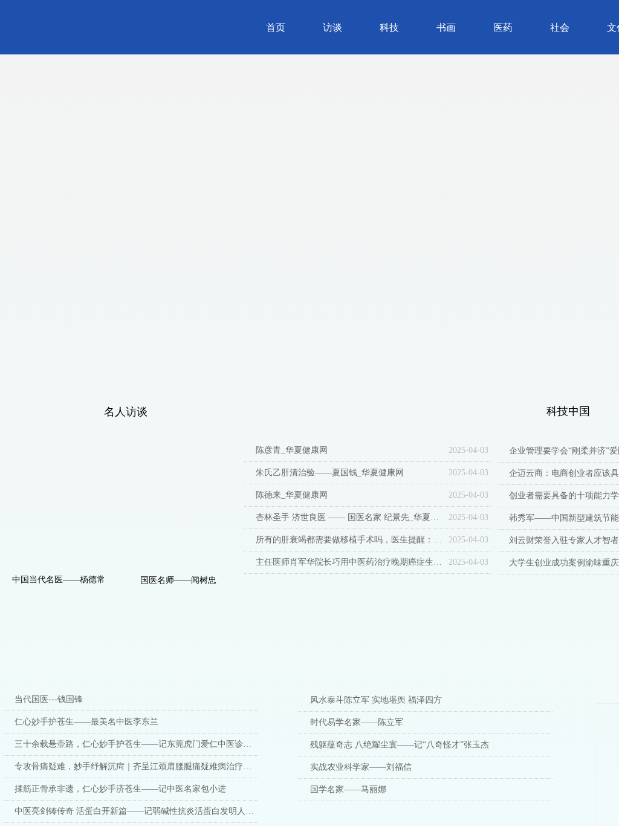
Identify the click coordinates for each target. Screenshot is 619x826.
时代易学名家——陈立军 (356, 722)
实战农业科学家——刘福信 (361, 767)
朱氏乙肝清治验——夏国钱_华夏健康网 (330, 472)
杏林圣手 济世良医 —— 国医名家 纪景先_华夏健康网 (349, 517)
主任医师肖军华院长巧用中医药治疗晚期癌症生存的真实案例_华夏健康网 (349, 562)
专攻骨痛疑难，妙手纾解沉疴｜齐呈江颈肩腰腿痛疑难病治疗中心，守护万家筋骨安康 (136, 766)
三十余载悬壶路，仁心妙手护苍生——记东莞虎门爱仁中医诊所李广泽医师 (136, 744)
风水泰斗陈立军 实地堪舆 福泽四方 (376, 699)
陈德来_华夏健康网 (292, 494)
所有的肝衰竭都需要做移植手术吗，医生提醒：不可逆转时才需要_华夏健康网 (349, 539)
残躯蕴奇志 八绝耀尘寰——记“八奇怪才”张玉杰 (399, 744)
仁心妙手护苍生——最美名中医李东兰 (86, 721)
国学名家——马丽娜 (348, 789)
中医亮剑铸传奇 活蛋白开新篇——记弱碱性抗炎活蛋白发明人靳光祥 (136, 811)
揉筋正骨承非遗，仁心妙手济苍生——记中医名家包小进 (120, 788)
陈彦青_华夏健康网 (292, 450)
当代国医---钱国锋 (49, 699)
